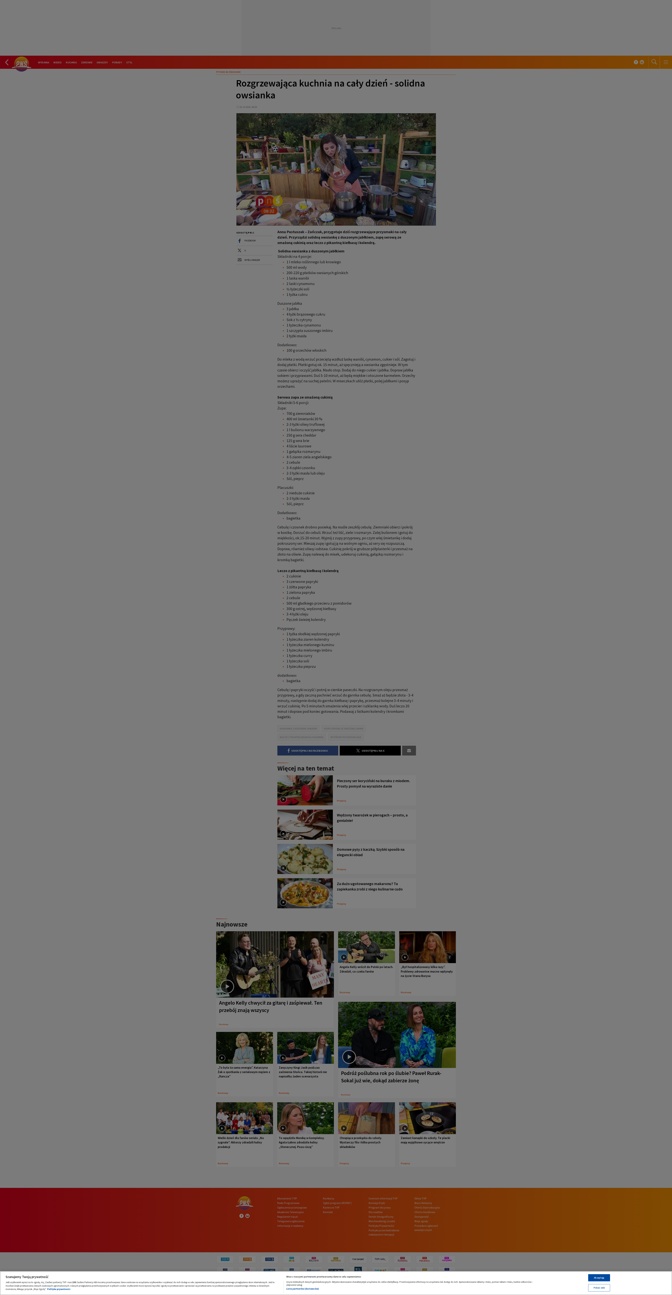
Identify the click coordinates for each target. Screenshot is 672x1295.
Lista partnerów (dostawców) (302, 1288)
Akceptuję (599, 1277)
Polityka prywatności (58, 1289)
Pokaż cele (599, 1287)
